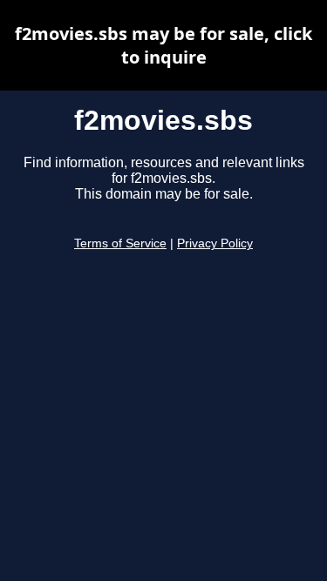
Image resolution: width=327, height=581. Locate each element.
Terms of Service (120, 243)
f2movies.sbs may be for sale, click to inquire (163, 45)
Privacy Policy (215, 243)
